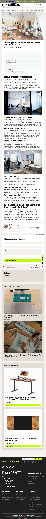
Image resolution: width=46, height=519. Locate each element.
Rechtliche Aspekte (9, 64)
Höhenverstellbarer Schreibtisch (36, 476)
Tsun (41, 74)
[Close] (42, 255)
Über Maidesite (6, 495)
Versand (39, 516)
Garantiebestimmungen (34, 497)
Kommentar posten (11, 261)
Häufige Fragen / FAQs (7, 497)
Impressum (31, 509)
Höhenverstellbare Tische (10, 82)
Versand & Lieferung (33, 495)
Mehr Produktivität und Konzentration (12, 58)
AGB (36, 516)
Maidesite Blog (9, 10)
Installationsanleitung (21, 497)
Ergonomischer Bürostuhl (34, 479)
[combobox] (23, 7)
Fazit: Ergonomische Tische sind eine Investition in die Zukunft (15, 71)
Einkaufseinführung (20, 499)
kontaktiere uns (6, 499)
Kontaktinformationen (23, 518)
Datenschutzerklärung (31, 516)
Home (3, 10)
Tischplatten (31, 483)
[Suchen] (4, 7)
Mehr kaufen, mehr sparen (10, 1)
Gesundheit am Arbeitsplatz (10, 55)
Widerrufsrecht (23, 516)
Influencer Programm (7, 502)
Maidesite (11, 516)
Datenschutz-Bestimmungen (35, 504)
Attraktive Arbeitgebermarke (11, 60)
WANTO (42, 234)
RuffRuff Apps (37, 74)
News (5, 279)
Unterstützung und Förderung (11, 67)
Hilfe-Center (19, 495)
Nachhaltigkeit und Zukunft (10, 69)
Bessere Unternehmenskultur (11, 62)
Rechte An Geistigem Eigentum (36, 506)
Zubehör (30, 481)
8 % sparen (42, 260)
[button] (36, 5)
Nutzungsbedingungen (34, 502)
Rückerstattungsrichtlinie (35, 499)
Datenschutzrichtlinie (37, 462)
